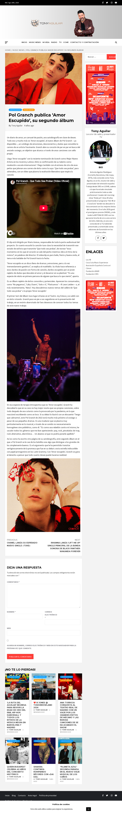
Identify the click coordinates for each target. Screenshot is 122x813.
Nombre (11, 612)
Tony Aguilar (17, 125)
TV (60, 42)
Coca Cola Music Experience (97, 262)
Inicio (24, 42)
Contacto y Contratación (84, 42)
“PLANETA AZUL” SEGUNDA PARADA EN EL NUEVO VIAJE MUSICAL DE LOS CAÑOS (70, 772)
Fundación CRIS (92, 274)
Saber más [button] (79, 809)
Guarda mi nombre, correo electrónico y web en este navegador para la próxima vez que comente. (41, 646)
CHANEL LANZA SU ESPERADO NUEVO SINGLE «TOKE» (22, 543)
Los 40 (88, 259)
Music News (35, 42)
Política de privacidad (47, 795)
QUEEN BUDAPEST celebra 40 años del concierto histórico (16, 770)
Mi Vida (46, 42)
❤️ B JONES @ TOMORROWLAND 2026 (42, 705)
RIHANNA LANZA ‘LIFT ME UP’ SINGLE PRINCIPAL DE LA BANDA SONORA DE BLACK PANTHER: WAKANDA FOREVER (64, 546)
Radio (54, 42)
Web (9, 628)
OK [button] (88, 809)
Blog (14, 795)
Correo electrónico (51, 615)
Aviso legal (32, 795)
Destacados (15, 110)
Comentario (13, 582)
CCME (66, 42)
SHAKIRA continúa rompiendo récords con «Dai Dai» (43, 772)
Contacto (22, 795)
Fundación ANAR (92, 271)
